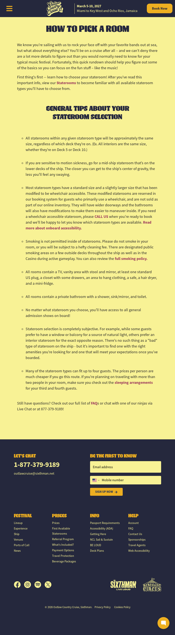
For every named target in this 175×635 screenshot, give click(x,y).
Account (133, 523)
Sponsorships (137, 539)
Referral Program (63, 539)
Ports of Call (21, 545)
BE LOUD (95, 545)
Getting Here (98, 534)
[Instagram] (29, 584)
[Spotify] (39, 584)
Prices (56, 523)
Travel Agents (137, 545)
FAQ (94, 403)
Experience (21, 528)
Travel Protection (63, 556)
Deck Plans (97, 551)
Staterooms (66, 82)
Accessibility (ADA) (101, 528)
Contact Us (135, 534)
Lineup (18, 523)
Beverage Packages (64, 561)
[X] (48, 584)
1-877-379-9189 (36, 464)
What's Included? (63, 545)
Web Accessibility (139, 551)
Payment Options (63, 550)
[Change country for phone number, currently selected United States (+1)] (95, 480)
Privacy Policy (103, 607)
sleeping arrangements (134, 382)
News (17, 551)
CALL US (101, 216)
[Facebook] (19, 584)
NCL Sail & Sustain (101, 539)
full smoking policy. (131, 258)
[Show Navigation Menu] (9, 8)
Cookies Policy (122, 607)
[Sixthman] (123, 584)
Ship (16, 534)
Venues (18, 539)
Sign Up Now (104, 492)
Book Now (159, 8)
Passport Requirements (105, 523)
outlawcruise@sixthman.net (34, 473)
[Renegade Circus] (152, 585)
